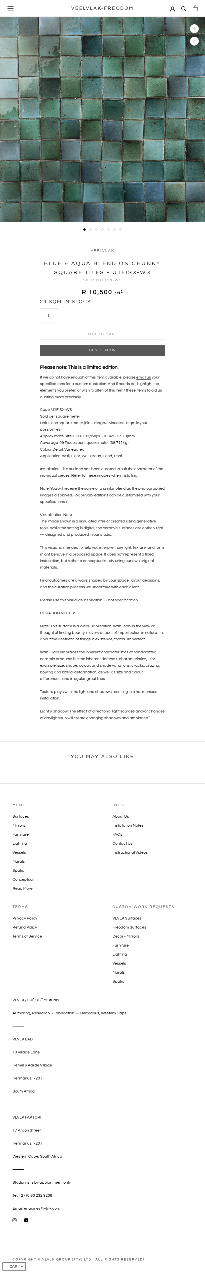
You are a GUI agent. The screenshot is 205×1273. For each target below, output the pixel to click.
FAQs (117, 834)
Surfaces (20, 816)
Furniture (20, 834)
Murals (18, 861)
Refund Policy (24, 927)
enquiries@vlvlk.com (42, 1208)
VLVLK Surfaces (127, 918)
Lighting (19, 843)
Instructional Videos (130, 852)
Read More (22, 888)
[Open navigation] (11, 8)
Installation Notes (128, 825)
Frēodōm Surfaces (129, 927)
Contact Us (122, 843)
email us (143, 377)
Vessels (19, 852)
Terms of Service (27, 936)
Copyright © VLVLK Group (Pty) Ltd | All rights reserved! (78, 1259)
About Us (120, 816)
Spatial (18, 870)
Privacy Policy (24, 918)
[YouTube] (26, 1220)
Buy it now (102, 350)
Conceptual (23, 879)
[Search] (183, 8)
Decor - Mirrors (125, 936)
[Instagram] (14, 1220)
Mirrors (18, 825)
